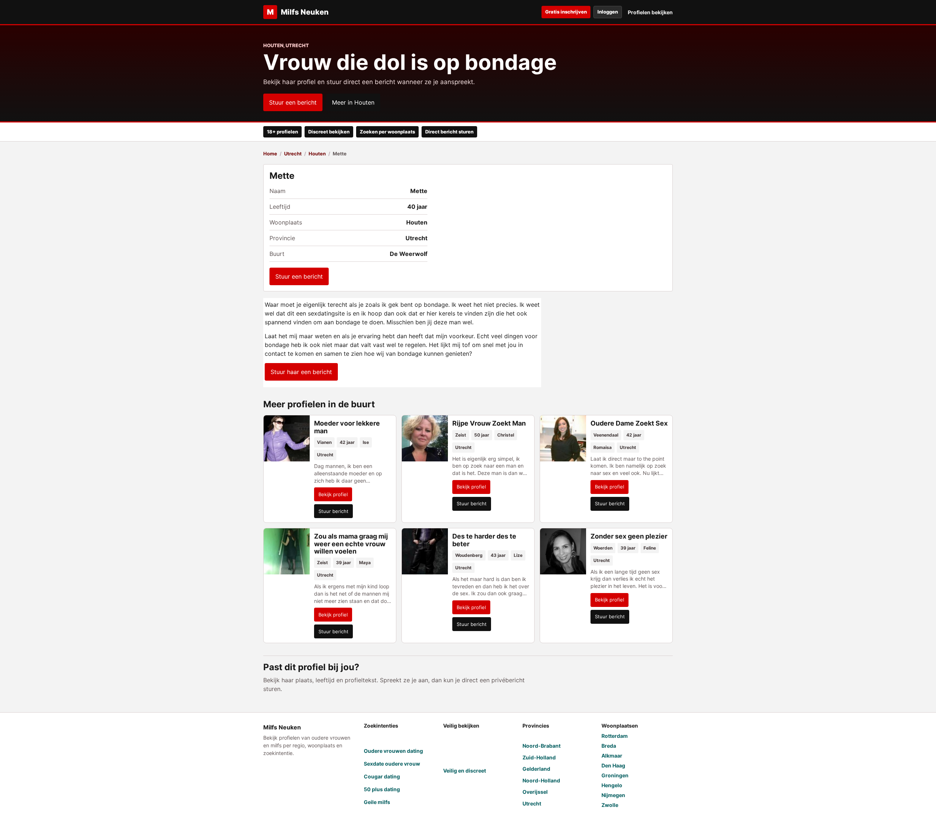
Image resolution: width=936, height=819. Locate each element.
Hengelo (611, 785)
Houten (317, 153)
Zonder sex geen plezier (628, 536)
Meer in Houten (353, 102)
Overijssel (535, 792)
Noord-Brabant (541, 746)
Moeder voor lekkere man (347, 426)
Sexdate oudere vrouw (392, 763)
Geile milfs (377, 802)
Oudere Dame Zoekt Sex (629, 423)
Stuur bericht (333, 511)
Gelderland (536, 769)
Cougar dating (382, 776)
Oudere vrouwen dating (393, 751)
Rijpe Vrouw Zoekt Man (489, 423)
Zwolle (609, 805)
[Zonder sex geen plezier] (563, 551)
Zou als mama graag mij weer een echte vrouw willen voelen (351, 543)
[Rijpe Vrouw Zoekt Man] (425, 438)
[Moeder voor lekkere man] (287, 438)
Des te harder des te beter (484, 539)
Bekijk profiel (333, 494)
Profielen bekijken (650, 12)
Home (270, 153)
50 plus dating (382, 789)
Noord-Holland (541, 780)
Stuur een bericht (293, 102)
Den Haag (613, 765)
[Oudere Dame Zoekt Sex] (563, 438)
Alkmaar (611, 755)
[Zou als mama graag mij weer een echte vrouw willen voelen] (287, 551)
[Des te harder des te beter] (425, 551)
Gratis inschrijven (566, 12)
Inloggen (607, 12)
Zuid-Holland (539, 757)
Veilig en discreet (464, 770)
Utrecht (293, 153)
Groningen (615, 775)
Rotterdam (614, 736)
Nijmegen (613, 795)
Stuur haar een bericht (301, 371)
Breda (608, 746)
